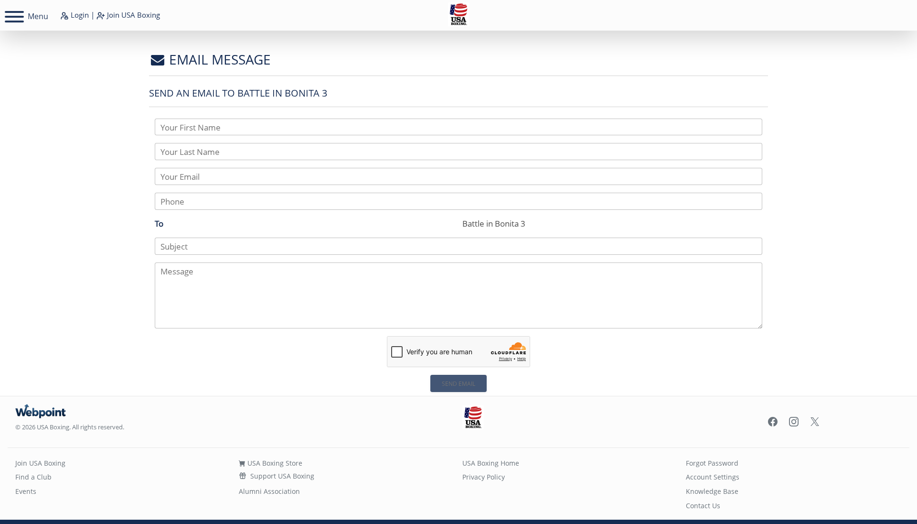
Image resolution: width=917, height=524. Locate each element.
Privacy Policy (483, 476)
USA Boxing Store (273, 463)
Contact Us (703, 505)
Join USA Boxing (40, 463)
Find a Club (33, 476)
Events (25, 491)
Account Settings (712, 476)
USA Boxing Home (490, 463)
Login (79, 15)
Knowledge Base (712, 491)
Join (132, 15)
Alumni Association (269, 491)
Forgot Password (712, 463)
